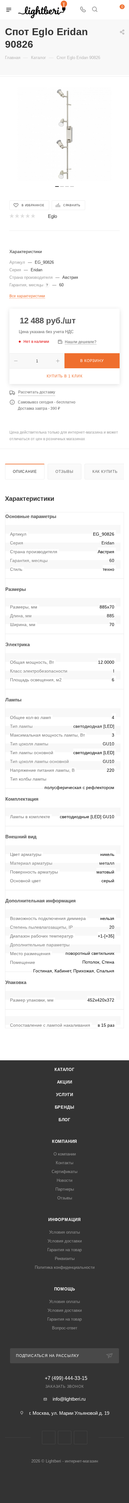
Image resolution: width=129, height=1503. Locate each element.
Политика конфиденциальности (65, 1267)
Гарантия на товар (64, 1249)
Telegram (64, 1437)
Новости (64, 1180)
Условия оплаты (64, 1232)
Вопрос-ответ (64, 1328)
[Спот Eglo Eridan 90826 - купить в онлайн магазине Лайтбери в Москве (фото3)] (64, 134)
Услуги (64, 1094)
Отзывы (64, 471)
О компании (65, 1154)
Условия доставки (65, 1241)
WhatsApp (80, 1437)
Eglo (52, 216)
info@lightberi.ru (69, 1399)
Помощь (64, 1289)
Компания (64, 1141)
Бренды (65, 1107)
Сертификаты (64, 1171)
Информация (64, 1219)
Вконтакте (48, 1437)
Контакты (64, 1162)
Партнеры (64, 1189)
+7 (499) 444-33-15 (66, 1378)
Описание (25, 471)
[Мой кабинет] (106, 10)
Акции (64, 1082)
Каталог (64, 1069)
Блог (64, 1119)
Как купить (105, 471)
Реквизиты (65, 1258)
